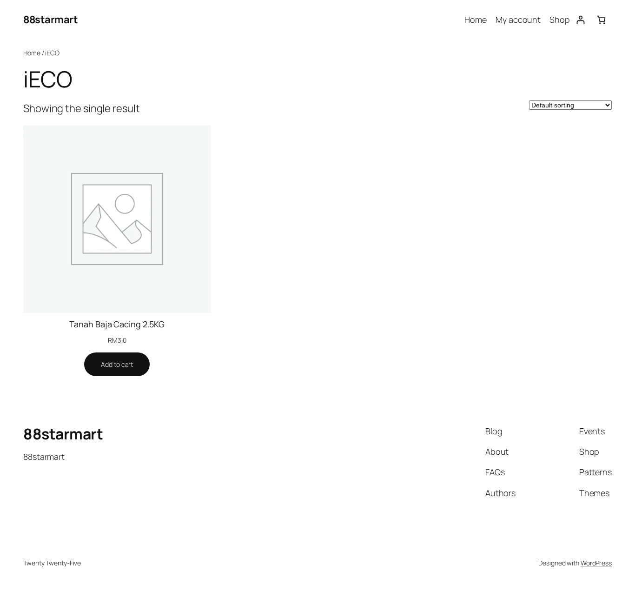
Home (31, 52)
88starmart (50, 20)
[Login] (580, 19)
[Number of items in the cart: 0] (601, 19)
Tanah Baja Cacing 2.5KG (117, 324)
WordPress (596, 562)
